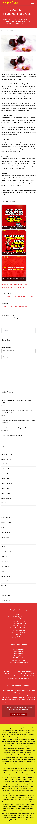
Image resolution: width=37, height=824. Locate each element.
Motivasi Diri (5, 566)
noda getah (5, 287)
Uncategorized (6, 600)
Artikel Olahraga (6, 498)
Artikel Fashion (6, 459)
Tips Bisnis (4, 586)
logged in (12, 318)
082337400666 (21, 632)
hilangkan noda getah (20, 284)
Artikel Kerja (5, 478)
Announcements (6, 454)
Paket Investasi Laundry (18, 660)
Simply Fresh (5, 576)
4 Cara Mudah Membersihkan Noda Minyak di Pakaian (17, 298)
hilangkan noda (7, 284)
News (3, 571)
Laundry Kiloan (18, 656)
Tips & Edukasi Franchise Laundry (18, 665)
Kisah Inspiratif (6, 552)
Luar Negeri (5, 561)
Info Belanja (5, 537)
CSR (2, 527)
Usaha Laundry (18, 651)
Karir (2, 542)
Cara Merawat (5, 517)
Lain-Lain (4, 556)
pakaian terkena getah (18, 287)
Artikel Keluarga (6, 474)
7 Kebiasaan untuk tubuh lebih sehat (14, 306)
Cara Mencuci (5, 513)
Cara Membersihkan (7, 508)
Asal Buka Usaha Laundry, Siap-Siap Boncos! (15, 428)
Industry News (5, 532)
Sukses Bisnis (5, 581)
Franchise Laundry (18, 649)
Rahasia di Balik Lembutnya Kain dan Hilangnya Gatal (18, 420)
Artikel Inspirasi (6, 469)
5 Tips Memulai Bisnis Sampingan (11, 435)
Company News (6, 522)
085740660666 (21, 630)
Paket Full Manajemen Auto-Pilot (18, 662)
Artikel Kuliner (5, 488)
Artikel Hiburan (6, 464)
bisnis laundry (5, 503)
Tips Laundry (5, 595)
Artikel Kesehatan (6, 483)
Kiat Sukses (5, 547)
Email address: (6, 347)
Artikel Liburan (5, 493)
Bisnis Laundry (18, 653)
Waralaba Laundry (18, 658)
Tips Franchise (6, 591)
